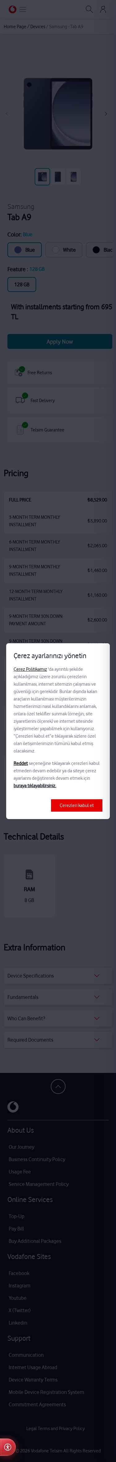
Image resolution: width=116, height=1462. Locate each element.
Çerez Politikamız (30, 669)
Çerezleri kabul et (77, 805)
